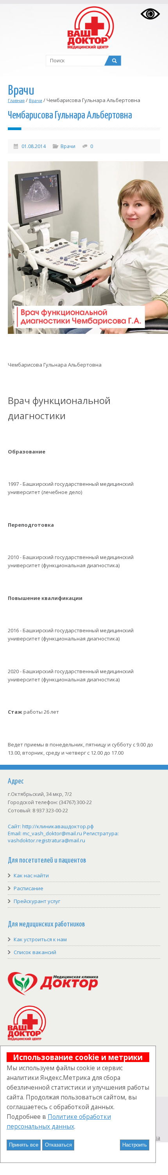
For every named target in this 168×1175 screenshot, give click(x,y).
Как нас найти (31, 875)
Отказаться (58, 1145)
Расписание (28, 888)
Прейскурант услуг (37, 901)
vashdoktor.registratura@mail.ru (46, 840)
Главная (16, 100)
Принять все (23, 1145)
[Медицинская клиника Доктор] (53, 993)
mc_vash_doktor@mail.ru (52, 833)
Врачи (35, 100)
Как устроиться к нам (40, 939)
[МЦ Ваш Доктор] (27, 1038)
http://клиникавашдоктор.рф (58, 826)
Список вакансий (35, 952)
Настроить (134, 1145)
